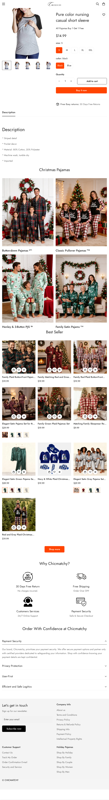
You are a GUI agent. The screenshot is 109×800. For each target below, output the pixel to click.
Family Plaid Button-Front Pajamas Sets (18, 377)
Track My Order (9, 757)
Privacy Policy (63, 719)
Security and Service (12, 767)
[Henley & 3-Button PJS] (28, 288)
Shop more (54, 549)
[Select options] (13, 370)
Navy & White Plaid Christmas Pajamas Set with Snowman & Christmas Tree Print (53, 479)
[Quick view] (24, 370)
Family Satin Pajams (69, 327)
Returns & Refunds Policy (68, 724)
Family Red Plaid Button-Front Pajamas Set (88, 377)
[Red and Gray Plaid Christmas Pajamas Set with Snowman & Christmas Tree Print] (18, 514)
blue (69, 65)
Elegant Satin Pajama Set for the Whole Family (18, 423)
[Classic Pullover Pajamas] (81, 212)
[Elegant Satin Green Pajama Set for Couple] (18, 459)
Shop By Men (63, 771)
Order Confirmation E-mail (14, 762)
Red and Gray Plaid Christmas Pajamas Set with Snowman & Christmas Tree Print (17, 534)
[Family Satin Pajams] (81, 288)
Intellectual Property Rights (69, 739)
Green (12, 435)
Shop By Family (64, 757)
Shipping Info (63, 729)
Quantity (60, 74)
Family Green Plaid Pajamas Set (54, 423)
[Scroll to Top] (103, 784)
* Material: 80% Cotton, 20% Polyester (21, 149)
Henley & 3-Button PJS (17, 327)
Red (5, 435)
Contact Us (7, 752)
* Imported (7, 160)
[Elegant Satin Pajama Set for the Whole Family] (18, 403)
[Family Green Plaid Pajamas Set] (54, 403)
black (60, 65)
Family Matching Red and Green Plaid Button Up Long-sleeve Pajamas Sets (54, 377)
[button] (103, 4)
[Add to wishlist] (103, 14)
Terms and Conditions (67, 714)
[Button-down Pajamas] (28, 212)
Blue (19, 435)
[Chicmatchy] (54, 4)
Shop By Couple (64, 762)
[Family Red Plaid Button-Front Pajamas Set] (90, 357)
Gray (26, 435)
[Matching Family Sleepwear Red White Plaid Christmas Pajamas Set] (90, 403)
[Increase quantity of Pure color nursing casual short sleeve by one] (71, 81)
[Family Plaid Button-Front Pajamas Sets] (18, 357)
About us (61, 710)
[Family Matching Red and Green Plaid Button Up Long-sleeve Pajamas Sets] (54, 357)
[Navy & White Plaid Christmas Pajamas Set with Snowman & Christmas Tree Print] (54, 459)
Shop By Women (65, 767)
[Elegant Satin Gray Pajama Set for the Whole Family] (90, 459)
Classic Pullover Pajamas (73, 251)
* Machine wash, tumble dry (15, 155)
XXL (90, 50)
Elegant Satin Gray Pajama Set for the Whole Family (89, 479)
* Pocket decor (9, 144)
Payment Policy (64, 734)
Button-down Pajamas (17, 251)
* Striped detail (9, 138)
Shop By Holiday (65, 752)
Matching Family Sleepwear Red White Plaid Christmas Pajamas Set (90, 423)
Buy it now (81, 90)
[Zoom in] (47, 14)
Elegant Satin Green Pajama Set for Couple (18, 479)
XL (82, 50)
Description (13, 130)
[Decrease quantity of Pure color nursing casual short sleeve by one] (59, 81)
